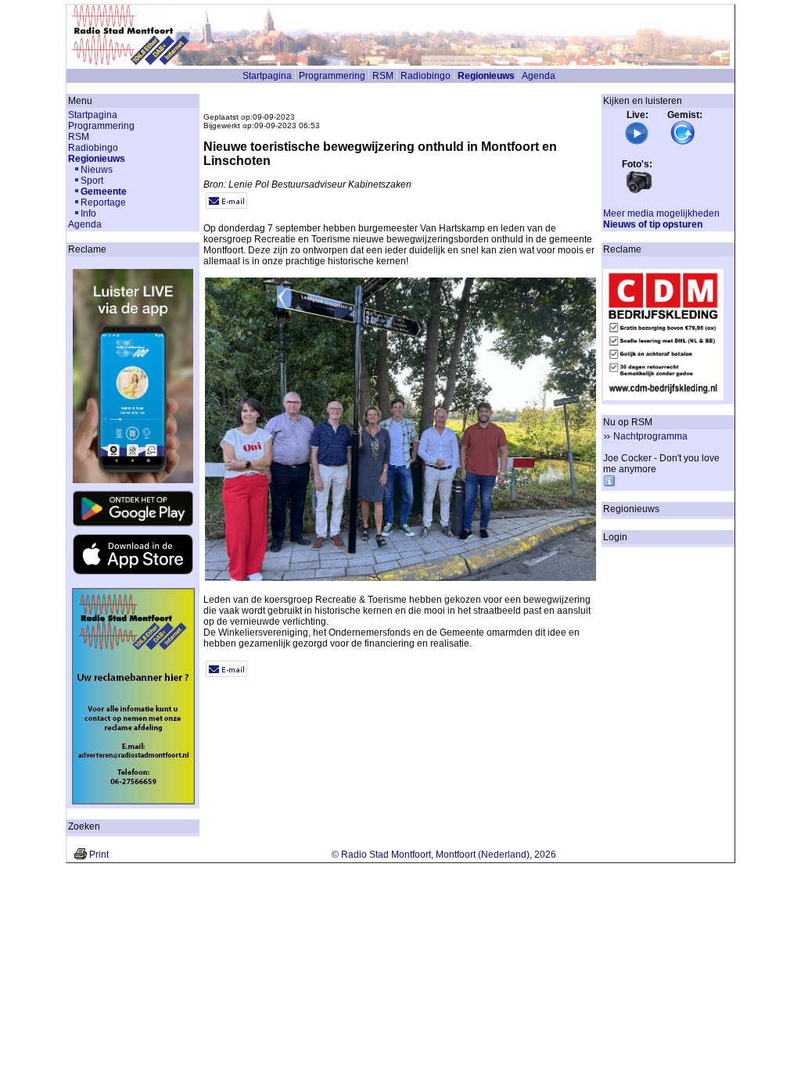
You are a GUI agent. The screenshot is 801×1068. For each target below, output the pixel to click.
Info (88, 213)
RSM (382, 75)
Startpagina (267, 75)
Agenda (538, 75)
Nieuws (97, 169)
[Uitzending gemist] (682, 142)
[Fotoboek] (639, 191)
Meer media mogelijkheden (661, 213)
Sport (92, 180)
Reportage (103, 202)
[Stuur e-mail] (226, 205)
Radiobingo (425, 75)
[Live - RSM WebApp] (636, 142)
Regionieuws (486, 75)
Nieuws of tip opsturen (652, 224)
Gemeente (104, 191)
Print (99, 854)
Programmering (332, 75)
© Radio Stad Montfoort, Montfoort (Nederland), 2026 (444, 854)
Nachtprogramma (650, 436)
